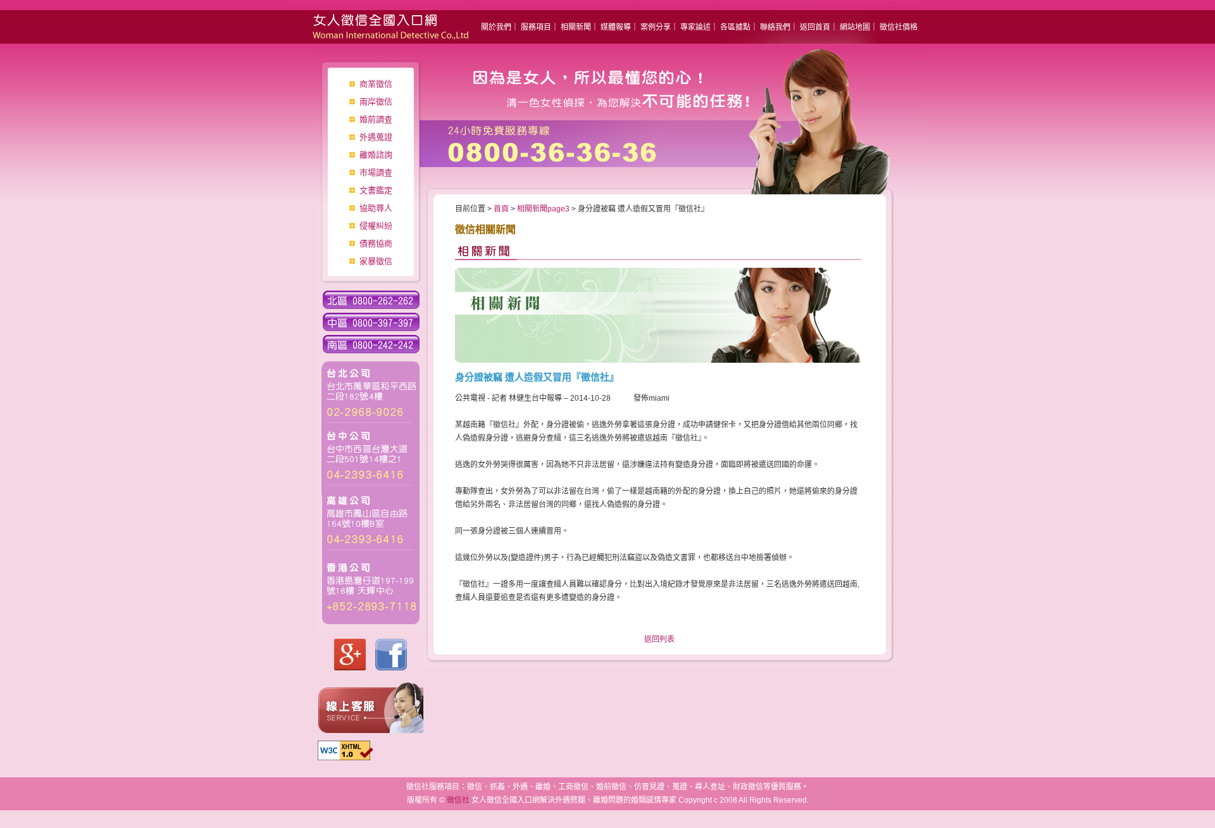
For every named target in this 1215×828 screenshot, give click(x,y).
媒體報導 (616, 27)
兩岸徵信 (375, 101)
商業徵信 (375, 84)
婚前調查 (375, 119)
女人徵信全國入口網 (379, 22)
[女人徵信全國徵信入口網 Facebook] (391, 667)
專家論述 (695, 27)
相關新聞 (576, 27)
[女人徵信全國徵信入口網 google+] (350, 667)
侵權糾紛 (375, 225)
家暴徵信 (375, 261)
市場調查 (375, 172)
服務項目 (536, 27)
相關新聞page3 (543, 208)
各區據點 (735, 27)
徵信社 (458, 800)
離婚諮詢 (375, 155)
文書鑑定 (375, 190)
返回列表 (659, 639)
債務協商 (375, 243)
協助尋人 (375, 208)
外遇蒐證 (375, 137)
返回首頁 (815, 27)
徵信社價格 (899, 27)
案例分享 (655, 27)
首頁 (501, 208)
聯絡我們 (775, 27)
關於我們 (496, 27)
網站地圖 (855, 27)
